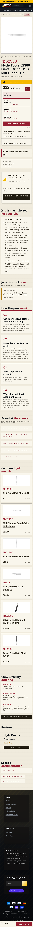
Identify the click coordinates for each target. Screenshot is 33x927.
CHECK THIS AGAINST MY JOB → (16, 197)
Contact (8, 801)
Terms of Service (12, 814)
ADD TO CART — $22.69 (16, 124)
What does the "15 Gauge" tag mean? (15, 450)
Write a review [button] (16, 747)
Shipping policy (24, 917)
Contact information (17, 920)
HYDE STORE (4, 14)
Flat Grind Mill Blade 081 (16, 493)
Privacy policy (25, 913)
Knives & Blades (17, 10)
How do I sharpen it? (10, 457)
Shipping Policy (11, 804)
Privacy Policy (11, 811)
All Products (7, 10)
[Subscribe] (24, 883)
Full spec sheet (8, 770)
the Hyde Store (15, 911)
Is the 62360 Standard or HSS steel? (16, 428)
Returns (8, 807)
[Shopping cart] (30, 5)
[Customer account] (26, 5)
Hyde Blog (9, 836)
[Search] (21, 5)
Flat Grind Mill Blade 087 (16, 556)
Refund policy (14, 913)
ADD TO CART (24, 924)
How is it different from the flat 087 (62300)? (15, 435)
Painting (26, 10)
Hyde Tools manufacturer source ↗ (13, 781)
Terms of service (11, 917)
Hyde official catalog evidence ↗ (13, 776)
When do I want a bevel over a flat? (16, 443)
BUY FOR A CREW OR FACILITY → (16, 717)
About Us (9, 832)
